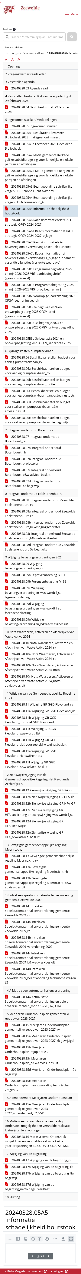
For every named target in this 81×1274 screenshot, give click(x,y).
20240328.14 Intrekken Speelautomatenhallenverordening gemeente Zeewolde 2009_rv (37, 910)
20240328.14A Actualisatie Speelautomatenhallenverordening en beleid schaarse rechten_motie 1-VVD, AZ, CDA (36, 1001)
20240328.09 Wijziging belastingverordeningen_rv (24, 566)
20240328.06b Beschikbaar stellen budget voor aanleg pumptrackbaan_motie (37, 382)
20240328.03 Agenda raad (29, 88)
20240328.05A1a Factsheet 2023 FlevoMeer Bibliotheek (38, 146)
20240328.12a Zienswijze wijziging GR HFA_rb (42, 797)
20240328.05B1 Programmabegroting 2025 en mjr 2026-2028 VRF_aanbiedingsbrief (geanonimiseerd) (38, 273)
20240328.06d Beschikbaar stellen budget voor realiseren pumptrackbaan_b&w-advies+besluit (37, 406)
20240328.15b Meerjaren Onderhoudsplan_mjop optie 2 (26, 1049)
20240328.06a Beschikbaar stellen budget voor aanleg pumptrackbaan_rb (37, 370)
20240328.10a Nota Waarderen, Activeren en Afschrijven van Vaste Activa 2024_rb (39, 656)
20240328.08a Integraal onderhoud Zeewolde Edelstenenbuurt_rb (40, 513)
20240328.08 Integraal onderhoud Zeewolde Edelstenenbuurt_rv (39, 502)
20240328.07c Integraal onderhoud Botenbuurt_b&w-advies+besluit (33, 472)
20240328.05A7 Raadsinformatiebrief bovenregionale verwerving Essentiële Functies (38, 244)
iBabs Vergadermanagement (25, 1271)
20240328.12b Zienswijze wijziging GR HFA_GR (43, 803)
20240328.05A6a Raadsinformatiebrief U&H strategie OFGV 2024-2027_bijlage (39, 233)
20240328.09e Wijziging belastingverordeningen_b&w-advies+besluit (36, 621)
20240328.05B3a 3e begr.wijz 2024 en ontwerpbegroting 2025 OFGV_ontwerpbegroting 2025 (39, 327)
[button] (72, 36)
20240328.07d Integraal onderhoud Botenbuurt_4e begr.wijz (33, 483)
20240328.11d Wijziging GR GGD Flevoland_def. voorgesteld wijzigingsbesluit (35, 742)
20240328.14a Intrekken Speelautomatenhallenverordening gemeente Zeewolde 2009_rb (37, 926)
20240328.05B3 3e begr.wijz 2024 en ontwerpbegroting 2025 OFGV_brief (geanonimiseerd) (33, 311)
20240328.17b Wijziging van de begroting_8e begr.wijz (39, 1175)
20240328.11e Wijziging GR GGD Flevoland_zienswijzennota (30, 753)
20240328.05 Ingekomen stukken (34, 126)
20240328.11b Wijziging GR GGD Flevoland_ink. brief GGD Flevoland (31, 720)
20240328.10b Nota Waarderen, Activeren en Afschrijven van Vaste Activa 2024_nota (40, 667)
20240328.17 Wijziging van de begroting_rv (41, 1160)
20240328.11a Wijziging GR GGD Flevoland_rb (43, 711)
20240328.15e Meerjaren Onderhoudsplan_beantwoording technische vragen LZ (37, 1085)
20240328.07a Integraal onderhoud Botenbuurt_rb (33, 450)
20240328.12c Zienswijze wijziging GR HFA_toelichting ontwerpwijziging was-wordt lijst (39, 812)
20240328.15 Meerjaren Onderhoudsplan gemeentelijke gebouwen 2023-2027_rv (37, 1027)
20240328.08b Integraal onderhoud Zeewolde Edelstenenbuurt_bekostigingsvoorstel (40, 524)
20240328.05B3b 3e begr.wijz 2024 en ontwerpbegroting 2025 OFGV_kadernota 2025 (38, 340)
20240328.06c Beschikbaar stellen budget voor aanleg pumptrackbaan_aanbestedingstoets (40, 393)
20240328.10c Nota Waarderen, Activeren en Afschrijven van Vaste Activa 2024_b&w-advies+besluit (39, 681)
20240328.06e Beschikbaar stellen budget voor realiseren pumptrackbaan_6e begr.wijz (37, 420)
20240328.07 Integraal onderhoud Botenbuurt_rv (32, 439)
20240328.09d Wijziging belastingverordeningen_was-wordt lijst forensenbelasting (33, 608)
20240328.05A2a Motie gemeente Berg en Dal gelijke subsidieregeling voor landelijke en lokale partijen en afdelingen (40, 175)
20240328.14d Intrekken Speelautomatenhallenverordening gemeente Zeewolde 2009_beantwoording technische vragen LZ (40, 976)
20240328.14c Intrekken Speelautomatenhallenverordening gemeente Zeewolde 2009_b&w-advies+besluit (37, 957)
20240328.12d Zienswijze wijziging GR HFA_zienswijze (34, 823)
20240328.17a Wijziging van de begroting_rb (42, 1167)
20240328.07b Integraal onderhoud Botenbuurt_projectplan (33, 461)
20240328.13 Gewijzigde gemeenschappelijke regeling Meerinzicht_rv (40, 858)
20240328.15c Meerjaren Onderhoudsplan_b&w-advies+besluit (31, 1060)
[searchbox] (34, 36)
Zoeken (7, 29)
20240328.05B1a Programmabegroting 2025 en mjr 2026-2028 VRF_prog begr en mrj (39, 287)
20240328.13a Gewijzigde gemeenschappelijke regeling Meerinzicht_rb (36, 869)
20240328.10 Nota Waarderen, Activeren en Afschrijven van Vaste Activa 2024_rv (39, 645)
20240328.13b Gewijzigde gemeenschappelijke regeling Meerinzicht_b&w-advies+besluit (38, 882)
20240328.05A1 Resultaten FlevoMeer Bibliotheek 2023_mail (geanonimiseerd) (34, 135)
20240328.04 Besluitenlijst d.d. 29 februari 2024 (37, 109)
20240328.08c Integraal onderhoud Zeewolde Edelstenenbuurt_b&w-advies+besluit (40, 536)
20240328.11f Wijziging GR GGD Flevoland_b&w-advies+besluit (30, 764)
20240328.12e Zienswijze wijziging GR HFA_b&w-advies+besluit (34, 834)
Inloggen (59, 1271)
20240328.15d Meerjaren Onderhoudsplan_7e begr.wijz (40, 1071)
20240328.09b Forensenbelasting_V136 (38, 581)
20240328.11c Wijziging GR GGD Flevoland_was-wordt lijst (30, 731)
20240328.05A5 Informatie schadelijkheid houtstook (37, 211)
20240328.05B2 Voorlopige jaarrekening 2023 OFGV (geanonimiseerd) (40, 298)
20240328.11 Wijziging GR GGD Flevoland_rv (42, 704)
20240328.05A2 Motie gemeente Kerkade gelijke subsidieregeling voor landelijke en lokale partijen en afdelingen (39, 159)
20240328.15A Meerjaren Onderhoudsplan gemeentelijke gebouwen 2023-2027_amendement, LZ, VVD (38, 1108)
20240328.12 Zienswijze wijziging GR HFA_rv (41, 790)
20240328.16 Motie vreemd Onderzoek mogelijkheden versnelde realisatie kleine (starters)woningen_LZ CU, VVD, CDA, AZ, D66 (37, 1141)
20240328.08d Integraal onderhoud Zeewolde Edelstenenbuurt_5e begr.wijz (40, 547)
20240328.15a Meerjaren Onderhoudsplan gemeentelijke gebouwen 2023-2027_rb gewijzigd (39, 1038)
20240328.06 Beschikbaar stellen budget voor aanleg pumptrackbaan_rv (40, 359)
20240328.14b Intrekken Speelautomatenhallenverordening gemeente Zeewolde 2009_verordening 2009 (37, 942)
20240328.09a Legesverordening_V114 (38, 575)
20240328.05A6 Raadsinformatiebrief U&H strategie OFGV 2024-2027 (38, 222)
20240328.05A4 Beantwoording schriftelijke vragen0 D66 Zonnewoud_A (38, 200)
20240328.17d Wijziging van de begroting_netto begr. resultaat (29, 1186)
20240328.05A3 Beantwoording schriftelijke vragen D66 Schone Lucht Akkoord (38, 188)
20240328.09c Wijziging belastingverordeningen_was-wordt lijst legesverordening (33, 592)
